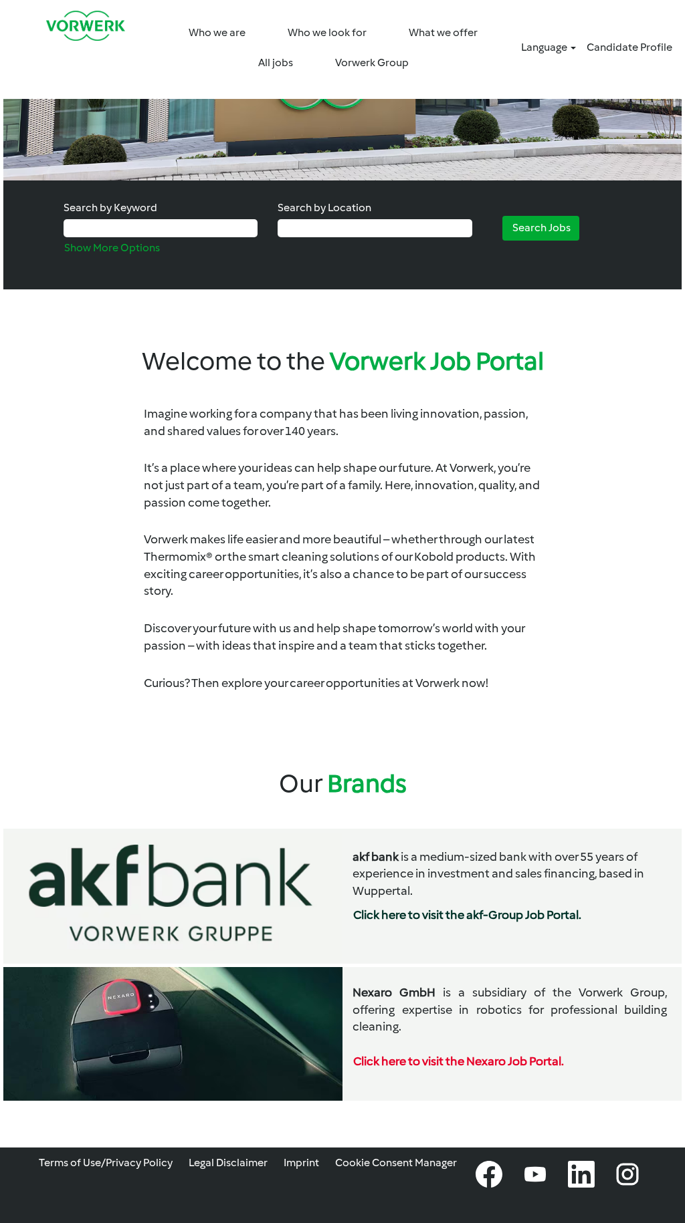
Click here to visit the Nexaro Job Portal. (458, 1061)
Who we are (217, 32)
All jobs (275, 62)
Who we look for (327, 32)
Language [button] (545, 47)
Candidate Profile (629, 47)
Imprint (301, 1162)
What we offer (443, 32)
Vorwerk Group (372, 62)
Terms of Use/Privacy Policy (106, 1162)
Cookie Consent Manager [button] (396, 1162)
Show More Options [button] (112, 247)
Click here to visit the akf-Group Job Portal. (467, 915)
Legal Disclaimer (228, 1162)
